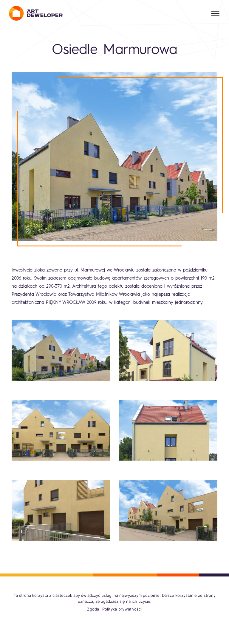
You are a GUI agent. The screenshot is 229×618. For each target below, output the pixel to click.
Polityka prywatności (122, 609)
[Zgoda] (222, 603)
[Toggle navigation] (215, 13)
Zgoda (93, 609)
